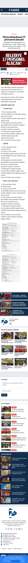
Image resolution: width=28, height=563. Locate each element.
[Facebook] (6, 529)
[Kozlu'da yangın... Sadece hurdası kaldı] (7, 348)
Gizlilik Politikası (17, 548)
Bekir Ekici (4, 72)
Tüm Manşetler (6, 541)
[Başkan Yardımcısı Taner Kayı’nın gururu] (21, 361)
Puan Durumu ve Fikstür (8, 539)
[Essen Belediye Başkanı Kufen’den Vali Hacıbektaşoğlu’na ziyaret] (7, 335)
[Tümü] (26, 403)
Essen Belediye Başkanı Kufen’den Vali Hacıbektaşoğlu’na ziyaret (7, 341)
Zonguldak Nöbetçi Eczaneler (10, 533)
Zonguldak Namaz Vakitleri (9, 536)
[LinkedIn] (17, 529)
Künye (9, 548)
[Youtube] (19, 529)
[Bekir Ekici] (4, 321)
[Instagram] (14, 529)
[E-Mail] (10, 324)
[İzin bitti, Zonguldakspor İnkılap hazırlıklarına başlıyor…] (21, 348)
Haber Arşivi (6, 544)
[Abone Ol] (26, 69)
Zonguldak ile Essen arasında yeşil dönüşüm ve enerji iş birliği (7, 367)
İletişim (4, 548)
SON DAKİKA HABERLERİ (8, 14)
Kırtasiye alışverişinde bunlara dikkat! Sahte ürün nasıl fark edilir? (21, 341)
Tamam (22, 561)
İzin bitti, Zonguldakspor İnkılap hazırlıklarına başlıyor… (20, 354)
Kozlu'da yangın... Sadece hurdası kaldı (7, 354)
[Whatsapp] (22, 529)
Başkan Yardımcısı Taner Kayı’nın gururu (20, 367)
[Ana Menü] (1, 10)
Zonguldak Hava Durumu (9, 535)
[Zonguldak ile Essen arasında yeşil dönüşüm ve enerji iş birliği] (7, 361)
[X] (9, 529)
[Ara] (26, 10)
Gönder (4, 395)
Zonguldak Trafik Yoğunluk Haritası (11, 538)
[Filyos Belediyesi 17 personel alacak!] (14, 59)
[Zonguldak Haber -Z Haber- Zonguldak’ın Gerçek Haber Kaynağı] (14, 10)
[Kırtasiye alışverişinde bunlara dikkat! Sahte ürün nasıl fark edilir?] (21, 335)
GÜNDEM (20, 14)
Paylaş (4, 69)
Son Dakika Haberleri (8, 543)
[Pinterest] (11, 529)
